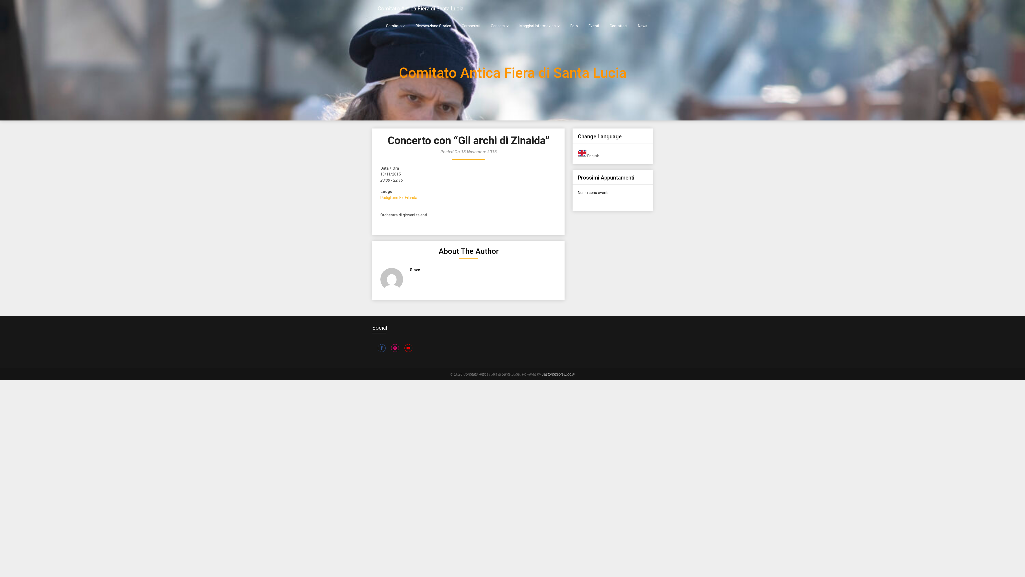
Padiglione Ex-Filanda (398, 197)
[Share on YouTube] (408, 348)
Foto (574, 26)
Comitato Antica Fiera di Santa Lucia (420, 8)
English (592, 156)
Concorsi (498, 26)
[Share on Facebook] (382, 348)
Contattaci (618, 26)
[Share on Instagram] (395, 348)
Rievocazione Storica (433, 26)
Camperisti (471, 26)
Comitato (394, 26)
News (642, 26)
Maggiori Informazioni (538, 26)
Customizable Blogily (558, 374)
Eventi (594, 26)
